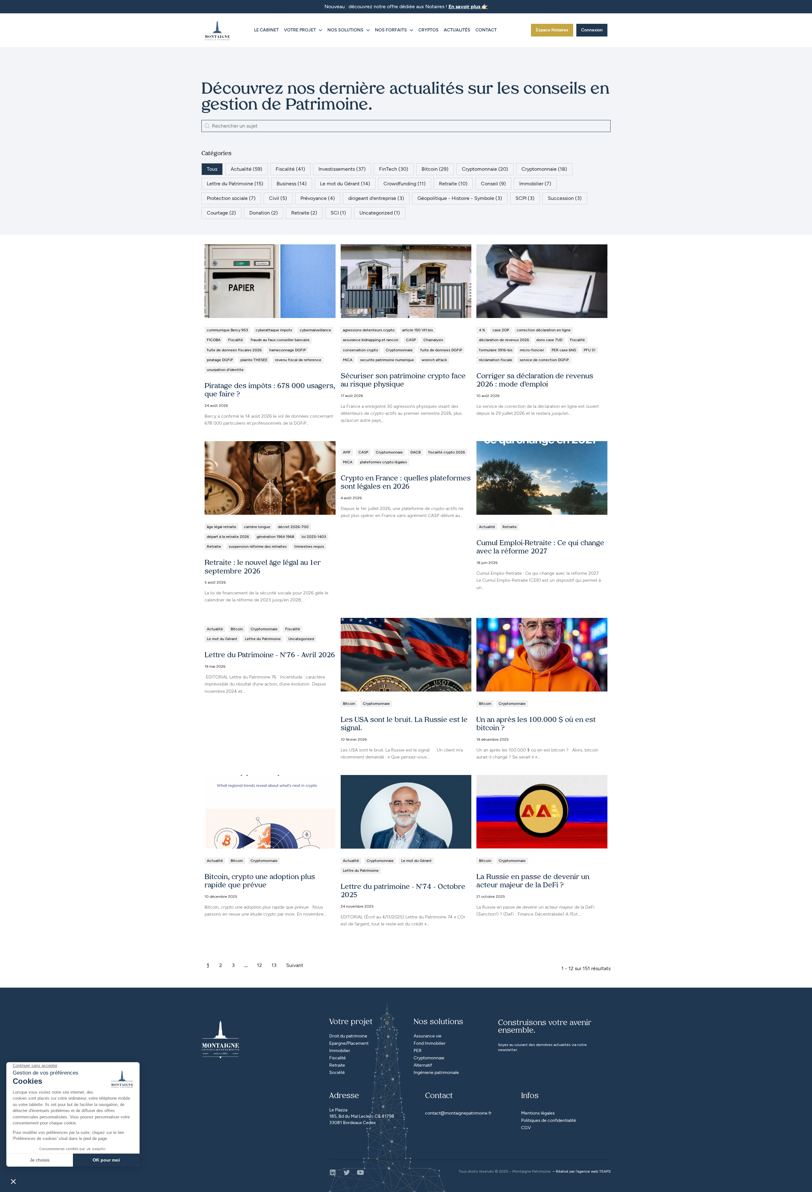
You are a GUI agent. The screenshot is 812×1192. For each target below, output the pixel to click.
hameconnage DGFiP (287, 350)
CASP (411, 340)
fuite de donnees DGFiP (441, 350)
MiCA (347, 360)
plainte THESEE (253, 360)
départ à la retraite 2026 (228, 536)
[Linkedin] (332, 1172)
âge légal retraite (221, 527)
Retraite (214, 546)
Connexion (592, 30)
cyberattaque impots (274, 330)
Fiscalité (235, 340)
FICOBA (213, 340)
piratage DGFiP (220, 360)
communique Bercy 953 (227, 330)
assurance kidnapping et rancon (370, 340)
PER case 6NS (564, 350)
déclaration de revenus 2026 (504, 340)
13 (274, 965)
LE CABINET (266, 30)
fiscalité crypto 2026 (446, 452)
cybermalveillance (315, 330)
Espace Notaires (552, 30)
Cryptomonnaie (399, 350)
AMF (347, 452)
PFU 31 (589, 350)
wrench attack (434, 360)
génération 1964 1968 (275, 536)
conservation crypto (360, 350)
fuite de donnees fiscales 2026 (234, 350)
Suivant (294, 965)
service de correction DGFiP (544, 360)
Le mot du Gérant (222, 639)
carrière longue (257, 527)
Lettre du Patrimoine (263, 639)
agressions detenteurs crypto (369, 330)
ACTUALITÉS (457, 30)
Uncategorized (301, 639)
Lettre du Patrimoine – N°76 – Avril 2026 (270, 655)
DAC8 (415, 452)
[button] (212, 169)
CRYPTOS (428, 30)
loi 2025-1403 (314, 536)
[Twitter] (346, 1172)
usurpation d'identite (225, 370)
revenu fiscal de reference (298, 360)
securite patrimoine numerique (387, 360)
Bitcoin (237, 629)
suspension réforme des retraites (258, 546)
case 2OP (501, 330)
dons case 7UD (549, 340)
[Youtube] (360, 1172)
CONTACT (486, 30)
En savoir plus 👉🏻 (468, 6)
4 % (482, 330)
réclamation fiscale (495, 360)
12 (259, 965)
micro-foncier (532, 350)
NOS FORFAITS (391, 30)
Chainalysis (433, 340)
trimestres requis (309, 546)
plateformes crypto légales (383, 462)
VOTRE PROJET (300, 30)
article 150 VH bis (417, 330)
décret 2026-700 (293, 527)
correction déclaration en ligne (544, 330)
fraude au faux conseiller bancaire (280, 340)
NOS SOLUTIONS (345, 30)
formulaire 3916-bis (496, 350)
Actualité (487, 527)
